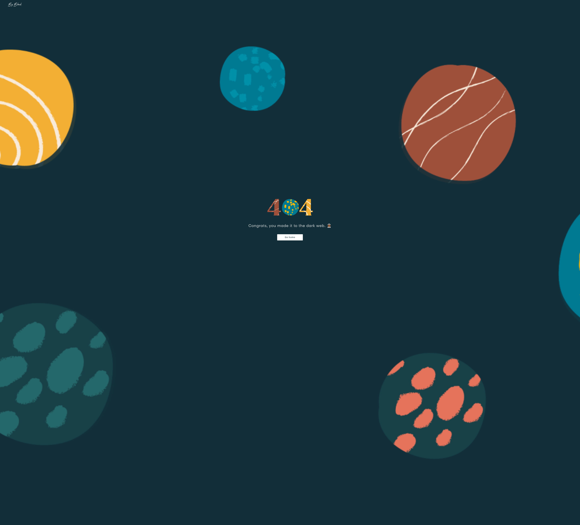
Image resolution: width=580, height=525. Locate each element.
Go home (290, 237)
